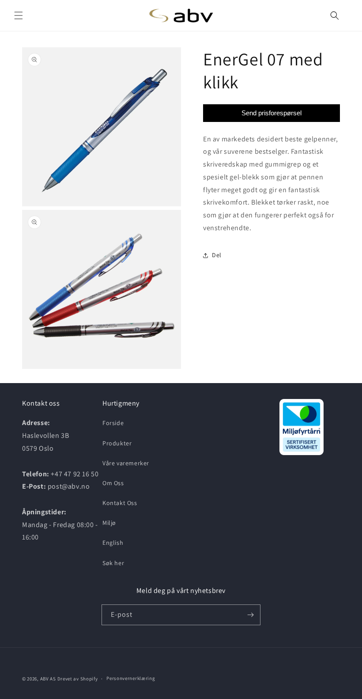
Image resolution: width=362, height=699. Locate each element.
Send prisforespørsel (271, 113)
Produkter (117, 443)
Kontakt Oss (119, 503)
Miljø (109, 523)
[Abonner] (250, 614)
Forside (113, 423)
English (112, 543)
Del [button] (217, 255)
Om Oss (113, 483)
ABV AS (48, 679)
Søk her (113, 563)
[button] (18, 15)
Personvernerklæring (130, 678)
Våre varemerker (125, 463)
